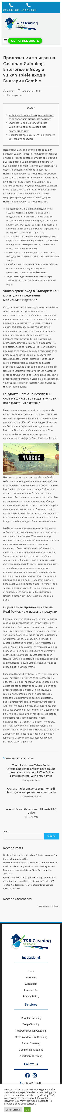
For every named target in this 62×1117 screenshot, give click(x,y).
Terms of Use (31, 990)
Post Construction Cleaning (31, 1030)
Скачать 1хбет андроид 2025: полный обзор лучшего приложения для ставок (31, 790)
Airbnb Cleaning (31, 1043)
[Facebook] (27, 1075)
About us (31, 977)
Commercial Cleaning (31, 1049)
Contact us (31, 984)
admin (10, 90)
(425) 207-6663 (28, 10)
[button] (5, 40)
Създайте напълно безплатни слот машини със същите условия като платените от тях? (28, 126)
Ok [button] (27, 1109)
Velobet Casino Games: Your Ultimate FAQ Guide (31, 810)
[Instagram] (34, 1075)
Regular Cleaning (31, 1018)
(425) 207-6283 (11, 10)
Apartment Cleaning (31, 1056)
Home (31, 971)
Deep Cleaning (31, 1024)
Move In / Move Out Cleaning (31, 1037)
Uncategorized (15, 95)
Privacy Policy (31, 996)
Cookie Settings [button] (13, 1109)
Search (6, 831)
